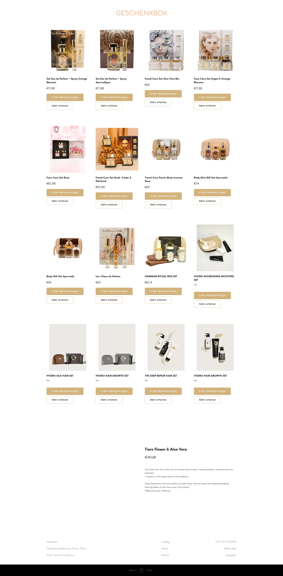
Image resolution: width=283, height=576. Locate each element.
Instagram (231, 555)
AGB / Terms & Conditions (60, 555)
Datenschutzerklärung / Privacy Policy (66, 548)
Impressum (52, 541)
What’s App (230, 548)
